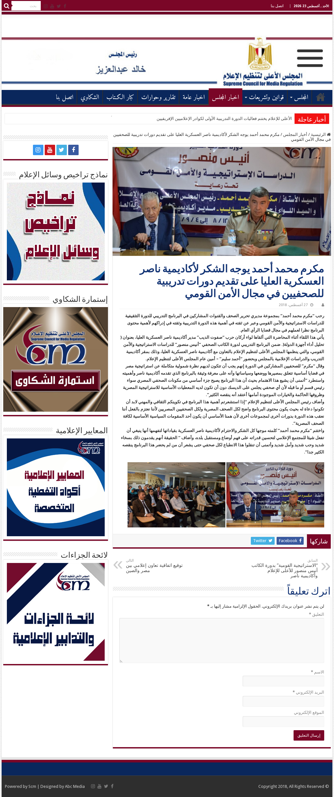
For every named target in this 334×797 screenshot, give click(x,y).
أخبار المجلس (295, 134)
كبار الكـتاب (120, 97)
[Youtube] (52, 6)
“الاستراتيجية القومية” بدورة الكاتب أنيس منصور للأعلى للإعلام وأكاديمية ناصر (284, 568)
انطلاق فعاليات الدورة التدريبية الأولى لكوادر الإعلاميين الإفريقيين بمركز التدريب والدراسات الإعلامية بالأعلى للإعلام (191, 118)
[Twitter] (59, 6)
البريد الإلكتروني (308, 692)
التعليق (316, 614)
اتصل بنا (277, 6)
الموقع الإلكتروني (309, 712)
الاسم (317, 672)
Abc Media (75, 786)
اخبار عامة (194, 97)
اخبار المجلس (225, 97)
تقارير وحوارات (158, 97)
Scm (32, 786)
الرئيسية (320, 97)
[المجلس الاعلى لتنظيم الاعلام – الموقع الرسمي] (167, 50)
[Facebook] (65, 6)
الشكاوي (90, 97)
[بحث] (6, 6)
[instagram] (45, 6)
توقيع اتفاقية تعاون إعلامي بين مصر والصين (154, 565)
